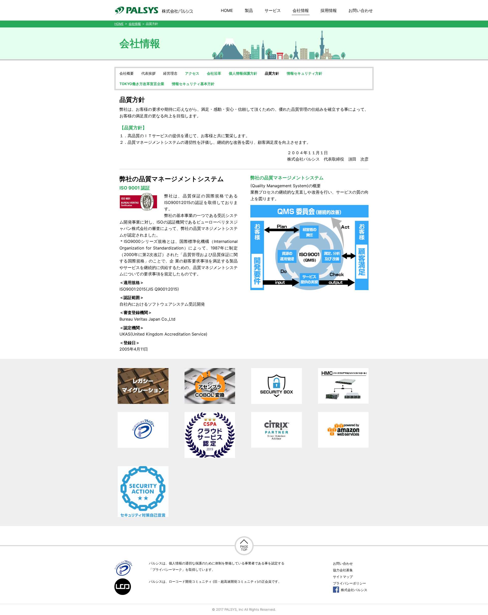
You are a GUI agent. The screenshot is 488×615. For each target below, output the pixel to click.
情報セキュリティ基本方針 (193, 84)
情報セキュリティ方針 (304, 73)
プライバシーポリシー (349, 583)
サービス (273, 10)
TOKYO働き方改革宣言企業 (141, 84)
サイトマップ (343, 577)
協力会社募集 (343, 570)
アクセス (192, 73)
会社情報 (301, 10)
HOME (227, 10)
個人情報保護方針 (243, 73)
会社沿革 (214, 73)
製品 (249, 10)
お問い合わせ (360, 10)
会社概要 (126, 73)
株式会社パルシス (353, 590)
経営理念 (170, 73)
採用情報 (329, 10)
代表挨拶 (148, 73)
